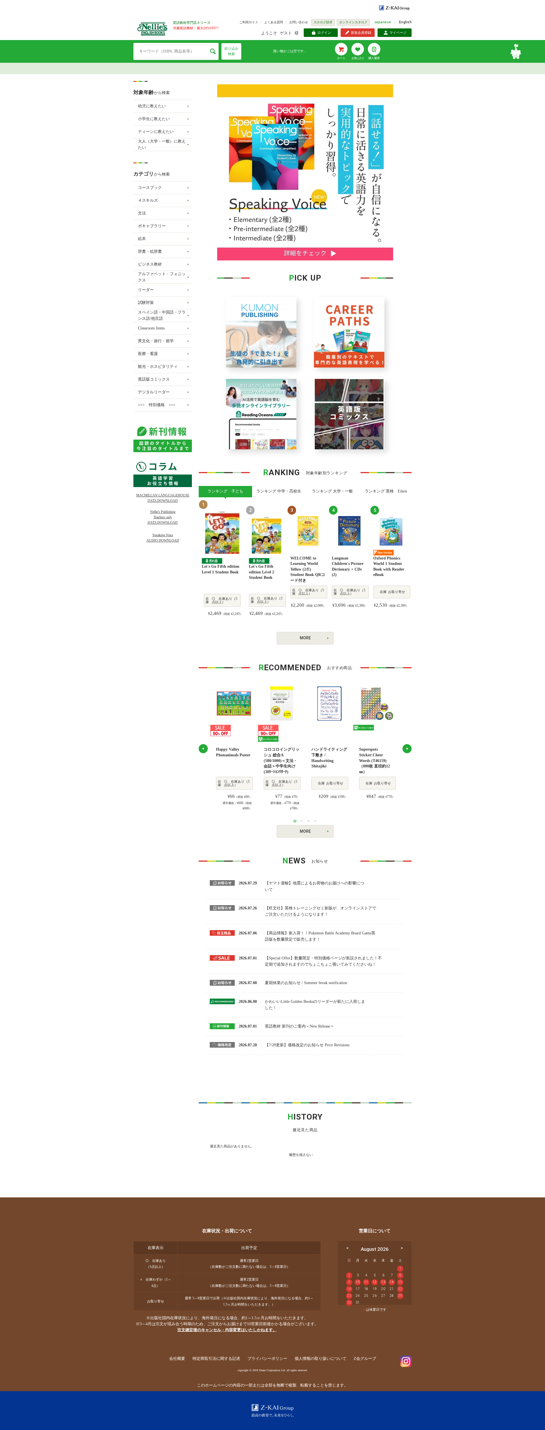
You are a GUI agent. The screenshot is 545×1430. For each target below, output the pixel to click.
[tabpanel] (233, 749)
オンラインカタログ (353, 22)
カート (341, 58)
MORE (305, 638)
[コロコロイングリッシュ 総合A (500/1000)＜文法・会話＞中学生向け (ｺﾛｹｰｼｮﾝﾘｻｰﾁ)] (282, 703)
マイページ (397, 33)
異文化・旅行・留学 (156, 341)
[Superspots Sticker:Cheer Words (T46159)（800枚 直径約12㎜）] (377, 703)
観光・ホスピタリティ (158, 366)
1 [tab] (295, 821)
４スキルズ (148, 200)
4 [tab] (315, 821)
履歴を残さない (301, 1155)
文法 (142, 213)
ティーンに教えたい (156, 132)
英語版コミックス (154, 379)
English (405, 22)
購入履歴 (374, 58)
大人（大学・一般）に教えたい (162, 144)
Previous (203, 748)
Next (407, 748)
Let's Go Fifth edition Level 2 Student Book (261, 572)
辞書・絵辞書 (150, 251)
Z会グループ (365, 1358)
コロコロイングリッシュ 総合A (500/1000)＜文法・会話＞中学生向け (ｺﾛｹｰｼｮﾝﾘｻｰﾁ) (281, 760)
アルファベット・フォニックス (162, 277)
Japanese (382, 22)
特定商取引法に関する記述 (216, 1358)
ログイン (324, 33)
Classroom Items (151, 328)
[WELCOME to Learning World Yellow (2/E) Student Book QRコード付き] (308, 530)
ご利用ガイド (248, 22)
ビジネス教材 (150, 264)
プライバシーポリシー (267, 1358)
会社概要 (177, 1358)
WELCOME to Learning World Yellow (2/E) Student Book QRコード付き (307, 569)
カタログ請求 (323, 22)
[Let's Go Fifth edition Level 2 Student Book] (266, 534)
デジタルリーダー (154, 392)
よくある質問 (273, 22)
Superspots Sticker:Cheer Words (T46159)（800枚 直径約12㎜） (374, 760)
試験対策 (146, 302)
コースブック (150, 187)
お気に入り (357, 58)
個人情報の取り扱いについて (320, 1358)
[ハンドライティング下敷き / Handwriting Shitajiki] (329, 703)
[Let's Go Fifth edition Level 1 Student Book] (222, 532)
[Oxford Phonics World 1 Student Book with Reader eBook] (391, 530)
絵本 (142, 239)
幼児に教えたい (152, 106)
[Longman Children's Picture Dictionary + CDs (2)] (349, 530)
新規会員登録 (361, 33)
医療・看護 (148, 354)
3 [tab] (308, 821)
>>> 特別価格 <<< (156, 405)
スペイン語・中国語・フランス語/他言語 (162, 315)
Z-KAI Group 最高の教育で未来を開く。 (272, 1410)
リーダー (146, 290)
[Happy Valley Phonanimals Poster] (234, 703)
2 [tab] (302, 821)
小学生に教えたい (154, 119)
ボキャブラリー (152, 226)
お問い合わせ (298, 22)
